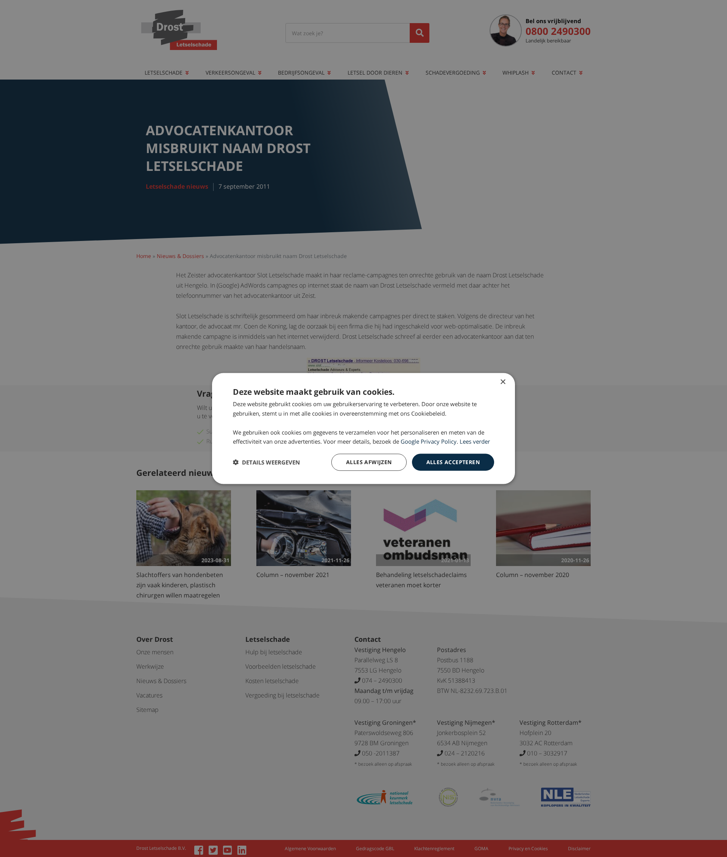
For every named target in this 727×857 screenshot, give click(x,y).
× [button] (502, 382)
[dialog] (363, 428)
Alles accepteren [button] (453, 462)
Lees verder (475, 441)
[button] (266, 462)
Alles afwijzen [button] (369, 462)
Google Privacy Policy (429, 441)
